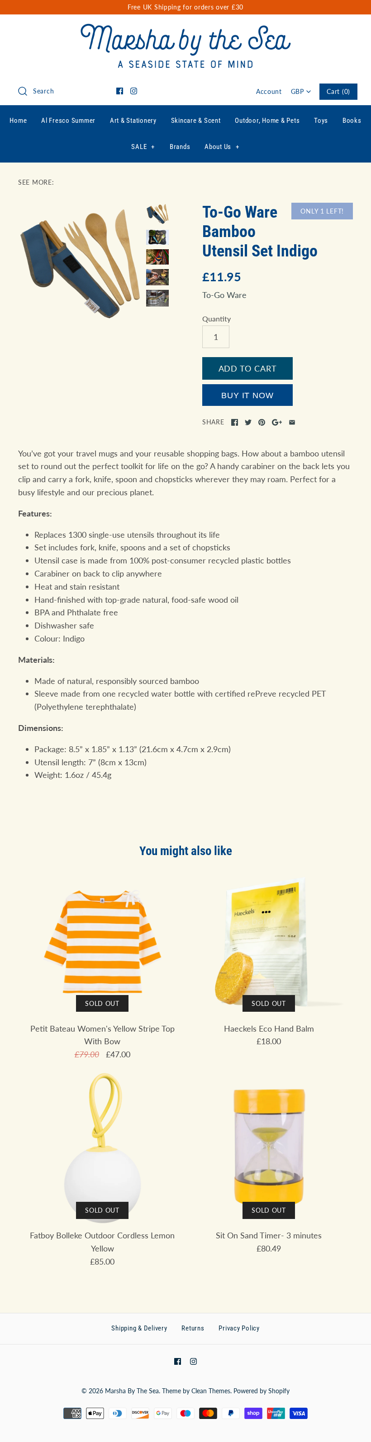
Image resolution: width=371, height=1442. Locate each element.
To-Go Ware (224, 295)
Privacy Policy (239, 1328)
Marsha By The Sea (132, 1391)
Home (18, 120)
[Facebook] (119, 91)
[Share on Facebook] (234, 422)
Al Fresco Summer (68, 120)
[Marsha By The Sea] (185, 30)
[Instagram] (133, 91)
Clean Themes (210, 1391)
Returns (192, 1328)
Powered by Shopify (261, 1391)
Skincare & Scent (196, 120)
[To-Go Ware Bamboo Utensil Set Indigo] (80, 264)
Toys (321, 120)
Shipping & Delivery (139, 1328)
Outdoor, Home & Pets (267, 120)
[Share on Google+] (277, 422)
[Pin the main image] (261, 422)
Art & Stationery (133, 120)
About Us (222, 147)
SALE (143, 147)
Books (351, 120)
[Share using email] (292, 422)
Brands (180, 147)
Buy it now (247, 395)
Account (269, 91)
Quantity (216, 318)
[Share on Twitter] (248, 422)
